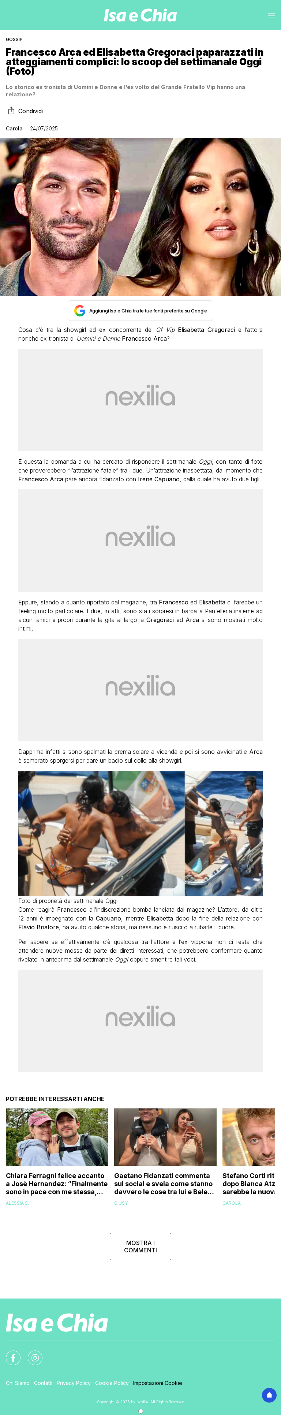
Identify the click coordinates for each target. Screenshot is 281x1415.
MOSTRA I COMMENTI (140, 1246)
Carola (14, 128)
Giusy (121, 1203)
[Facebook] (9, 1353)
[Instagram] (31, 1353)
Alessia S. (17, 1203)
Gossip (14, 39)
